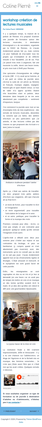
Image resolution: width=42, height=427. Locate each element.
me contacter (14, 402)
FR (39, 3)
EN (36, 3)
